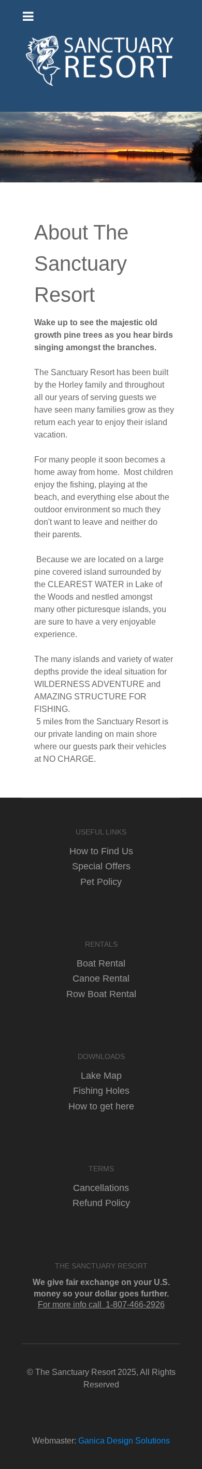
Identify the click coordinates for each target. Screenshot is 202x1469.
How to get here (101, 1106)
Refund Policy (101, 1202)
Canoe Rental (101, 978)
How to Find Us (101, 850)
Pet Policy (101, 881)
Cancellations (101, 1187)
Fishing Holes (101, 1090)
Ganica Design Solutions (124, 1440)
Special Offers (101, 866)
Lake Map (101, 1075)
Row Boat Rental (101, 993)
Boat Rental (101, 963)
